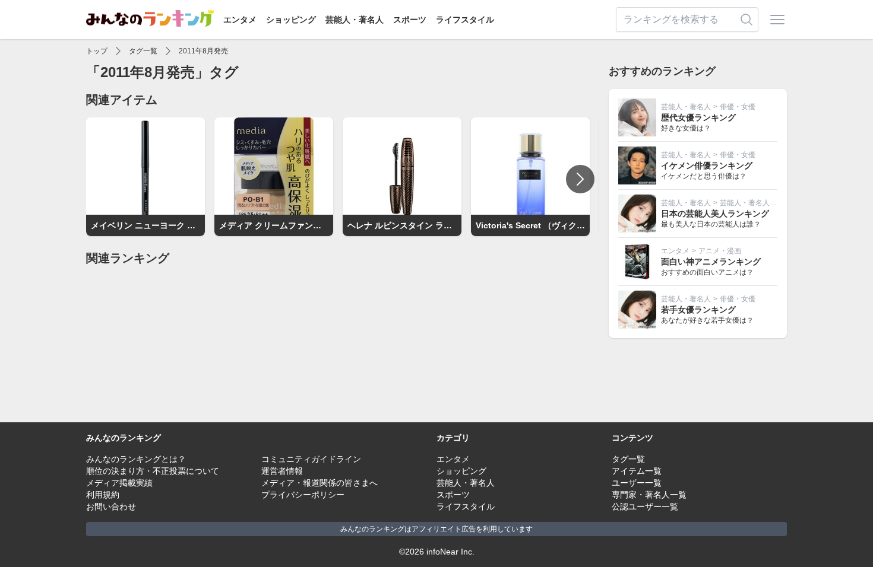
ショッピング (291, 19)
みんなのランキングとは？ (136, 459)
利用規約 (102, 494)
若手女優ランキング (698, 309)
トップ (96, 51)
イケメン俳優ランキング (706, 165)
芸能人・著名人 (354, 19)
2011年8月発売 (203, 51)
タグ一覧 (143, 51)
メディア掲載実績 (119, 483)
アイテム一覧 (637, 471)
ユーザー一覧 (637, 483)
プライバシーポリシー (302, 494)
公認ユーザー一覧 (645, 506)
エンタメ (240, 19)
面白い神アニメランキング (711, 261)
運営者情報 (282, 471)
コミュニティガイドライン (311, 459)
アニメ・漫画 (719, 251)
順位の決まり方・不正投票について (152, 471)
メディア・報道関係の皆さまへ (319, 483)
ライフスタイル (465, 19)
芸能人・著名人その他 (755, 203)
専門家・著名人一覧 (649, 494)
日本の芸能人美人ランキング (715, 213)
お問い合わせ (111, 506)
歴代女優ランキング (698, 117)
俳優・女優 (737, 107)
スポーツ (409, 19)
